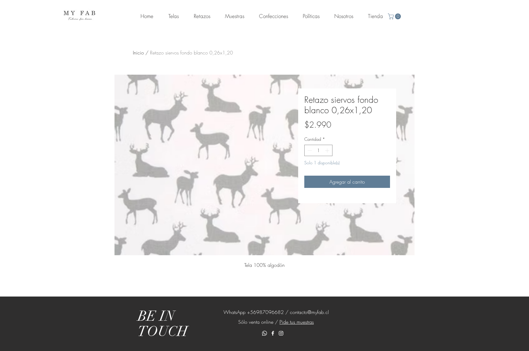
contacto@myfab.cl (309, 312)
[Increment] (328, 150)
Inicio (138, 52)
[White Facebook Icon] (273, 333)
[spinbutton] (318, 150)
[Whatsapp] (264, 333)
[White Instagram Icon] (281, 333)
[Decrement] (309, 150)
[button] (395, 16)
